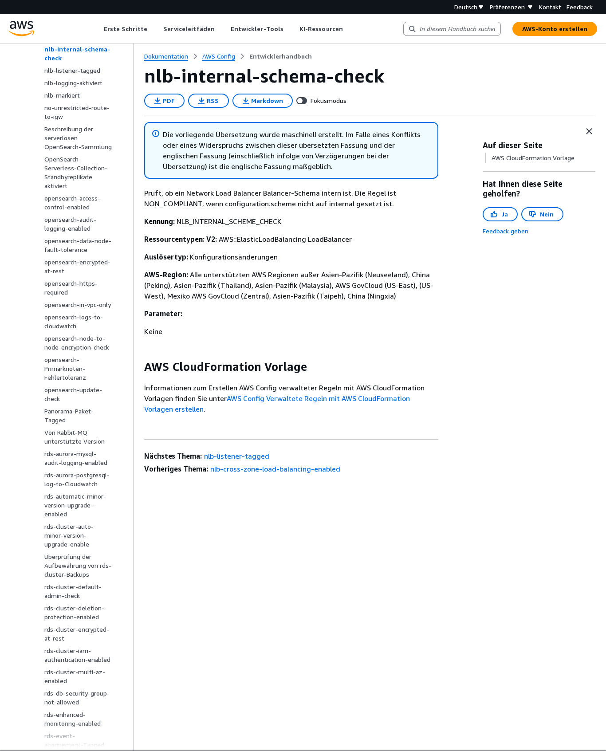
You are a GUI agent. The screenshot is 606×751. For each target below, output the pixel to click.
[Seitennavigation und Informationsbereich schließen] (589, 131)
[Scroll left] (96, 29)
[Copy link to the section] (137, 366)
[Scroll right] (349, 29)
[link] (280, 56)
